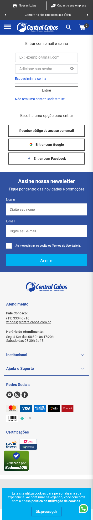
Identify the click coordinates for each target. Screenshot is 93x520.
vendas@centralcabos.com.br (28, 322)
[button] (7, 27)
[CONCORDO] (46, 511)
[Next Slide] (88, 14)
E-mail (10, 221)
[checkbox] (9, 246)
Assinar (46, 260)
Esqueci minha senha (30, 78)
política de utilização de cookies (55, 501)
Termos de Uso (61, 245)
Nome (10, 200)
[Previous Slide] (5, 14)
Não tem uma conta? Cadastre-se (40, 99)
